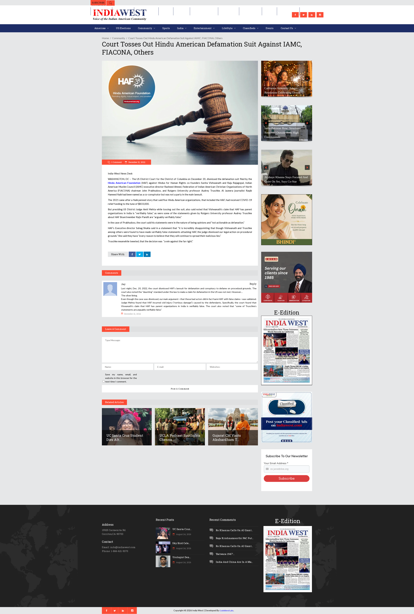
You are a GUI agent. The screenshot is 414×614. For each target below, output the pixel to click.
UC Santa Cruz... (181, 529)
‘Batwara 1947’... (225, 554)
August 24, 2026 (183, 534)
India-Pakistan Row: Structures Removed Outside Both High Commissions (282, 133)
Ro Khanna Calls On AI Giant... (234, 530)
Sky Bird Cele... (181, 543)
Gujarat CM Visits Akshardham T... (226, 437)
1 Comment (116, 162)
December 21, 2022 (136, 162)
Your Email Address (276, 463)
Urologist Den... (181, 557)
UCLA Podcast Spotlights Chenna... (179, 437)
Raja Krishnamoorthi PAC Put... (234, 538)
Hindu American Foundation (124, 182)
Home (105, 38)
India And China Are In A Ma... (234, 561)
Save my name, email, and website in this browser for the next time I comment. (121, 378)
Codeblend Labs (227, 610)
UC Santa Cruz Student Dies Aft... (124, 437)
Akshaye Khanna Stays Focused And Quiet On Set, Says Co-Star (286, 179)
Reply (253, 283)
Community (118, 38)
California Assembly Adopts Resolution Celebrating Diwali (282, 90)
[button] (286, 78)
